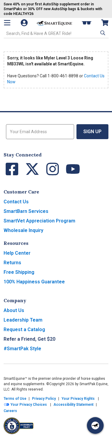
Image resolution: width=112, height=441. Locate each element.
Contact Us (16, 202)
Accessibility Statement (73, 404)
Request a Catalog (24, 329)
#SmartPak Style (22, 348)
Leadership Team (23, 320)
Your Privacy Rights (78, 399)
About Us (14, 310)
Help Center (17, 253)
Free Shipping (19, 272)
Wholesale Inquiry (23, 230)
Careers (10, 411)
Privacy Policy (44, 399)
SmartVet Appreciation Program (39, 221)
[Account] (24, 22)
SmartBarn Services (26, 211)
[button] (102, 33)
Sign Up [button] (92, 131)
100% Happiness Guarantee (34, 282)
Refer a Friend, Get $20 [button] (29, 339)
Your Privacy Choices (28, 404)
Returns (12, 262)
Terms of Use (15, 399)
